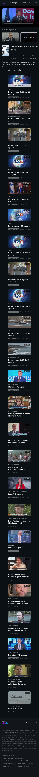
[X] (36, 722)
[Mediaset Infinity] (4, 3)
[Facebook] (26, 722)
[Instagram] (31, 722)
